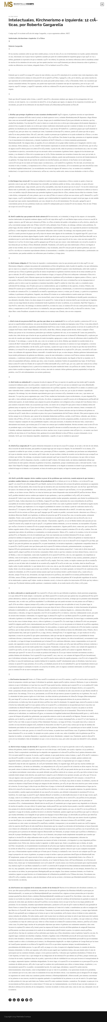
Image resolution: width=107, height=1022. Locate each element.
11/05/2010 (13, 16)
